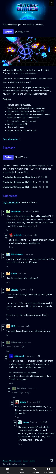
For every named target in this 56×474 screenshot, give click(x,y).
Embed (32, 461)
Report (25, 461)
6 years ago (24, 290)
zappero (26, 422)
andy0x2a (14, 290)
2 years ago (28, 235)
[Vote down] (3, 214)
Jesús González (19, 356)
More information (10, 139)
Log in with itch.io (11, 202)
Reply (8, 230)
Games (5, 464)
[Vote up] (3, 211)
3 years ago (27, 211)
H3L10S (14, 273)
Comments (48, 472)
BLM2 (13, 326)
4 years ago (29, 254)
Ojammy (23, 402)
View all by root (15, 461)
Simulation (13, 464)
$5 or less (21, 464)
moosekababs (16, 211)
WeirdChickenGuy (17, 254)
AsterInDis (18, 235)
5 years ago (22, 273)
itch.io (5, 461)
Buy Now (8, 32)
